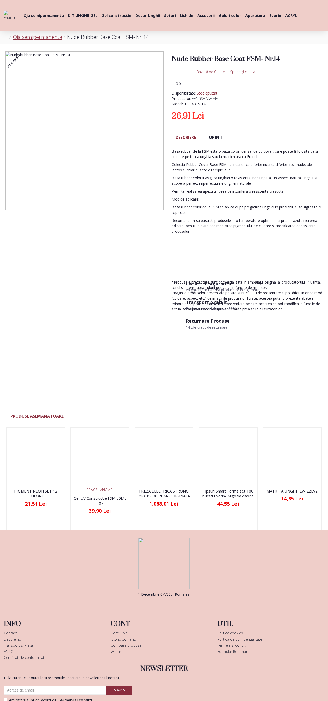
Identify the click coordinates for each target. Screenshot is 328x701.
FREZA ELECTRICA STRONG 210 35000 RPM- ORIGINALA (164, 494)
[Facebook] (156, 604)
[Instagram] (171, 604)
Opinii (215, 137)
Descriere (186, 137)
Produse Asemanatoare (37, 416)
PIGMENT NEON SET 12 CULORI (35, 494)
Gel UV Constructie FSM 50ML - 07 (100, 501)
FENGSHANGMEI (205, 98)
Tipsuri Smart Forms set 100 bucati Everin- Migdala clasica (227, 494)
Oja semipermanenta (37, 37)
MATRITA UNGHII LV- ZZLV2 (292, 491)
